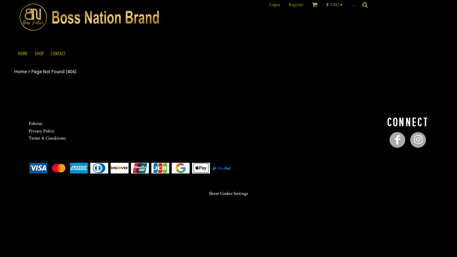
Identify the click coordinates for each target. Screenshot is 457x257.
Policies (35, 124)
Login (275, 5)
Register (295, 5)
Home (20, 71)
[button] (336, 4)
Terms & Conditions (47, 138)
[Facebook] (397, 140)
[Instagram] (418, 140)
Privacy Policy (41, 131)
